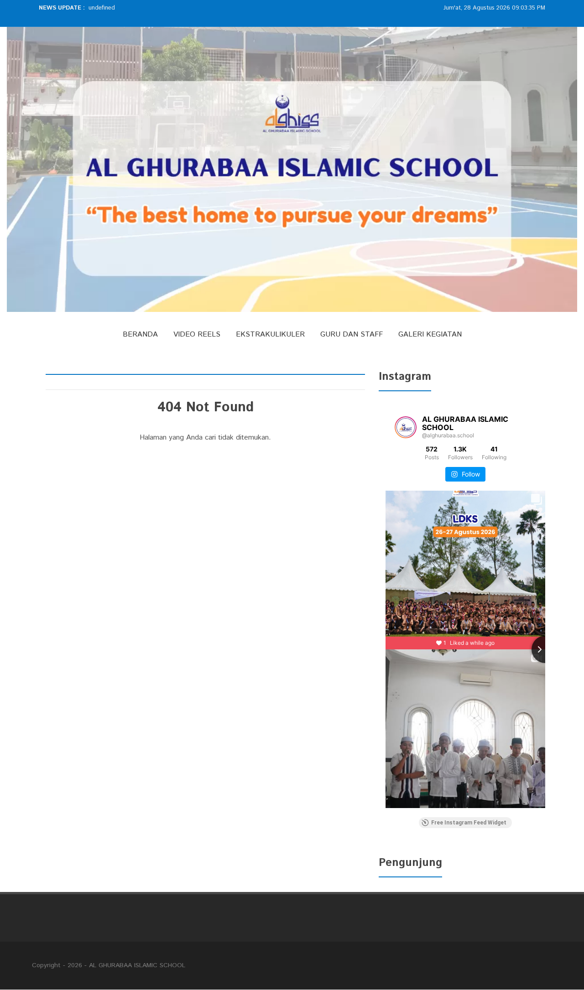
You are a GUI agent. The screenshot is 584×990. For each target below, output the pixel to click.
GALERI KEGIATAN (430, 334)
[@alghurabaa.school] (405, 427)
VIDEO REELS (196, 334)
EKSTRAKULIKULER (270, 334)
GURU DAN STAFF (351, 334)
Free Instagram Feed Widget (468, 822)
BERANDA (140, 334)
